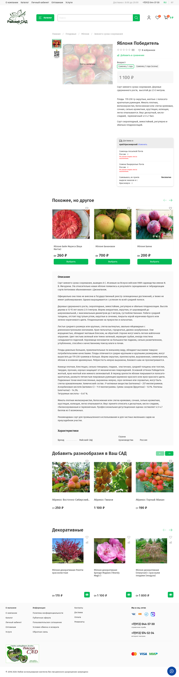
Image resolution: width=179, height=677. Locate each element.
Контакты (78, 608)
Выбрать (71, 261)
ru (165, 2)
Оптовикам (57, 2)
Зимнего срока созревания (108, 34)
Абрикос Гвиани (103, 499)
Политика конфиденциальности (48, 613)
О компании (12, 2)
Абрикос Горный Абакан (150, 499)
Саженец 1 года (125, 66)
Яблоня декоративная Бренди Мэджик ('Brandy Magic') (107, 573)
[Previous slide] (68, 64)
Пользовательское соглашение (47, 622)
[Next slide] (107, 64)
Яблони (85, 34)
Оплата (77, 617)
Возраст (121, 62)
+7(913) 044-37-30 (151, 2)
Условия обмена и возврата (46, 627)
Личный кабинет (40, 2)
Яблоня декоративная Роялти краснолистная (67, 571)
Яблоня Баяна (144, 246)
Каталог (25, 2)
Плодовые (71, 34)
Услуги (69, 2)
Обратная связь (40, 632)
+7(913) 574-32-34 (142, 633)
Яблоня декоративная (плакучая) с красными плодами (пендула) (148, 573)
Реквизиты (79, 622)
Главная (56, 34)
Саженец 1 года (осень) (147, 66)
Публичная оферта (42, 618)
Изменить (142, 144)
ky (172, 2)
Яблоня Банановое (105, 246)
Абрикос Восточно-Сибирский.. (70, 499)
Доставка (78, 612)
